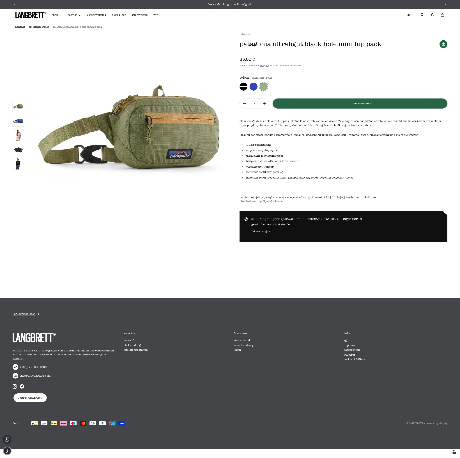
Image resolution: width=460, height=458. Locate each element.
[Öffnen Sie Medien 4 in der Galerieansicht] (18, 149)
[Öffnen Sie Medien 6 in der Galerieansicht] (18, 164)
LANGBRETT (416, 423)
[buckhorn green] (264, 87)
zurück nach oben (24, 314)
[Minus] (245, 103)
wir (155, 15)
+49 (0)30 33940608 (34, 367)
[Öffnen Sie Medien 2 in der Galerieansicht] (18, 121)
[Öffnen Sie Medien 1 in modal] (130, 135)
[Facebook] (22, 386)
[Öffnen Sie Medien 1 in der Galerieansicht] (18, 106)
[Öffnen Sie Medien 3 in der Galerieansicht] (18, 135)
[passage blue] (253, 87)
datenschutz (352, 349)
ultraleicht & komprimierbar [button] (264, 155)
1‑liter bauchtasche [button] (258, 144)
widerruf (349, 354)
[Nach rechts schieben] (445, 4)
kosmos (72, 15)
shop (55, 15)
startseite (20, 26)
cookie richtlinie (354, 359)
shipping (265, 65)
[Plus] (265, 103)
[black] (243, 87)
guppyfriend (140, 15)
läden (237, 349)
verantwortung (96, 15)
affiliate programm (136, 349)
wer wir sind (242, 340)
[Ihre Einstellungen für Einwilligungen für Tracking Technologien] (454, 452)
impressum (351, 345)
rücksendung (132, 345)
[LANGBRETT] (30, 15)
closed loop (119, 15)
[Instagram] (15, 386)
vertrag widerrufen (30, 397)
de (408, 15)
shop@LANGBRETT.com (35, 375)
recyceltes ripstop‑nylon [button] (262, 150)
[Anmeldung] (432, 15)
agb (346, 340)
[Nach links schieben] (15, 4)
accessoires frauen (39, 26)
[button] (422, 15)
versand (129, 340)
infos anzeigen (260, 231)
